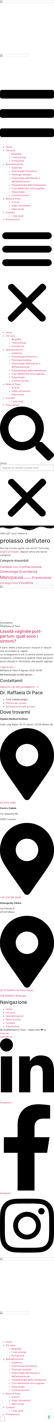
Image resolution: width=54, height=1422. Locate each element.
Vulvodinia (25, 583)
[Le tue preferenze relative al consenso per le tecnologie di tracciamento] (49, 1417)
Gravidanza (28, 571)
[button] (27, 276)
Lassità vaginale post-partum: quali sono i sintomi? (21, 636)
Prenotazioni (12, 219)
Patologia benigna (21, 174)
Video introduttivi (21, 205)
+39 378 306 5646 (10, 897)
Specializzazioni (14, 164)
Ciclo (16, 566)
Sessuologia (18, 191)
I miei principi (19, 157)
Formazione (18, 160)
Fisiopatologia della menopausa (29, 184)
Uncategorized (9, 582)
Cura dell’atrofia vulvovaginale (28, 188)
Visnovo (4, 1033)
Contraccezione (20, 195)
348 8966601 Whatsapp (13, 995)
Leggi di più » (7, 666)
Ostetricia (17, 167)
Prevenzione (41, 578)
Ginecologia (9, 572)
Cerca (3, 463)
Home (9, 146)
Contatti (10, 212)
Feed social (18, 209)
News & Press (13, 198)
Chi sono (10, 150)
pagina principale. (9, 551)
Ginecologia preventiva (24, 171)
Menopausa (11, 577)
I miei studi (17, 216)
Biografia (16, 153)
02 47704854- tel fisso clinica (17, 990)
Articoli (15, 202)
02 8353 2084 (8, 802)
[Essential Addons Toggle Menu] (2, 1419)
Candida (6, 567)
